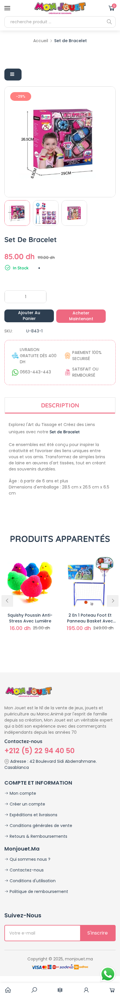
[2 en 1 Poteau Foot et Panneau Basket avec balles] (90, 581)
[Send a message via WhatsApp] (108, 974)
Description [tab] (60, 405)
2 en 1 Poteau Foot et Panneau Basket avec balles (90, 618)
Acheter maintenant (81, 316)
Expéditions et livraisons (32, 815)
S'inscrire (97, 933)
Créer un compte (26, 804)
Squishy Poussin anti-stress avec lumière (30, 618)
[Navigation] (7, 8)
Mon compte (22, 793)
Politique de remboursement (38, 891)
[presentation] (7, 601)
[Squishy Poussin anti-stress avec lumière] (30, 581)
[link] (34, 990)
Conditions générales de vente (40, 825)
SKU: (8, 331)
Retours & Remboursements (37, 836)
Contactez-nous (26, 870)
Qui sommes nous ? (29, 859)
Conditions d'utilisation (32, 881)
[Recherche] (109, 21)
